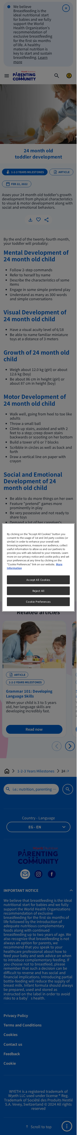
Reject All (38, 590)
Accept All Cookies (38, 579)
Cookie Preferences (38, 601)
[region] (38, 567)
